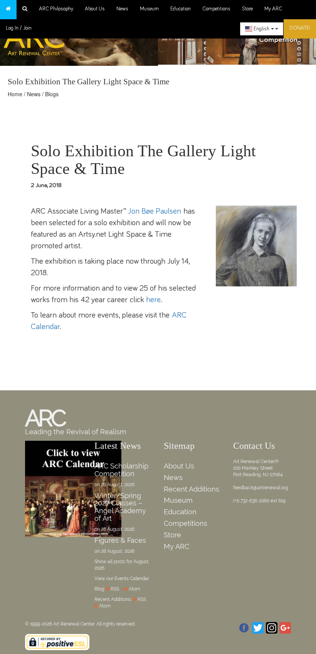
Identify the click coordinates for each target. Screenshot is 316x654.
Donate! (299, 28)
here (153, 300)
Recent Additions (191, 489)
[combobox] (261, 28)
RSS (115, 589)
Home (15, 94)
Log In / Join (19, 28)
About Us (95, 9)
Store (247, 9)
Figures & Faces (120, 540)
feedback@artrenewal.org (260, 487)
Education (180, 9)
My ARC (273, 9)
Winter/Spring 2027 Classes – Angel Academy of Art (120, 507)
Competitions (216, 9)
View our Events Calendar (121, 578)
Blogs (52, 94)
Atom (134, 589)
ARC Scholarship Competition (121, 470)
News (122, 9)
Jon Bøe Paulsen (154, 211)
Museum (149, 9)
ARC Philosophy (56, 9)
